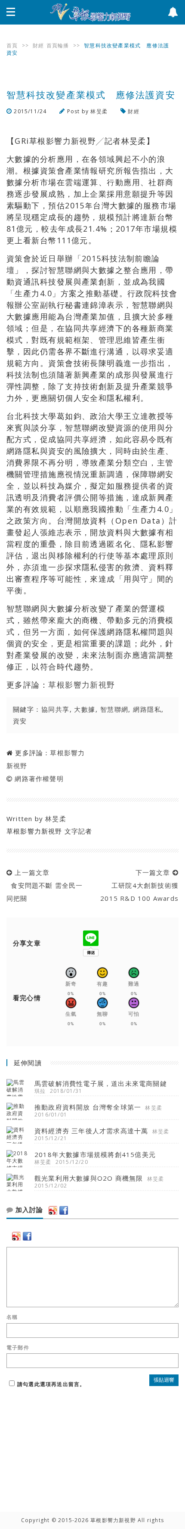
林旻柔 (99, 111)
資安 (20, 720)
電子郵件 (17, 1347)
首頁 (12, 45)
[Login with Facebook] (63, 1210)
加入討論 (28, 1210)
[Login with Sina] (53, 1210)
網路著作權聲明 (39, 778)
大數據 (84, 709)
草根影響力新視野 (81, 684)
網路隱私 (147, 709)
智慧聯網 (114, 709)
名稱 (12, 1317)
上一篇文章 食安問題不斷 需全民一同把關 (44, 885)
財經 (38, 45)
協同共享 (55, 709)
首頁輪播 (57, 45)
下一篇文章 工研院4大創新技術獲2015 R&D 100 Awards (139, 885)
